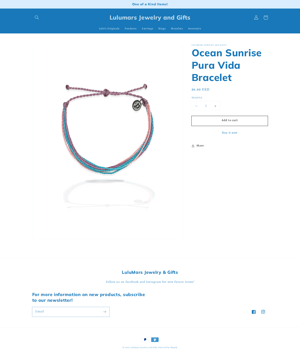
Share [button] (200, 145)
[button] (37, 17)
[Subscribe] (104, 311)
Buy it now (229, 133)
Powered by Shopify (168, 347)
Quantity (197, 97)
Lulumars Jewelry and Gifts (144, 347)
